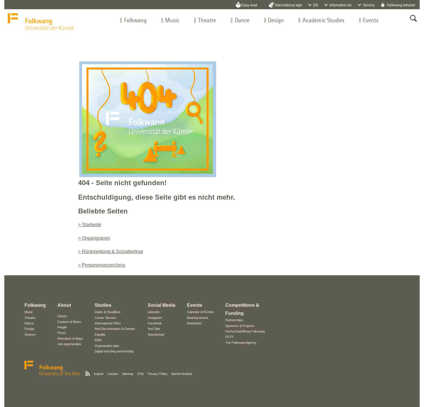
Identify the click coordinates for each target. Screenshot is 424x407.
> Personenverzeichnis (101, 265)
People (62, 327)
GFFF (229, 337)
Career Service (105, 317)
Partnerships (234, 320)
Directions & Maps (70, 338)
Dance (242, 21)
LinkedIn (154, 312)
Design (276, 21)
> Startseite (89, 224)
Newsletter (194, 323)
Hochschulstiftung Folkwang (245, 331)
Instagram (155, 317)
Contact (112, 374)
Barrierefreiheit (181, 374)
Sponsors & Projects (239, 326)
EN (315, 5)
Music (172, 21)
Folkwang (135, 21)
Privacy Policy (158, 374)
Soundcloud (156, 334)
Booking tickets (197, 317)
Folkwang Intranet (400, 5)
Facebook (155, 323)
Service (369, 5)
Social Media (161, 305)
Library (62, 316)
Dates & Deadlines (108, 312)
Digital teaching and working (114, 351)
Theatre (207, 21)
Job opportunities (69, 344)
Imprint (98, 374)
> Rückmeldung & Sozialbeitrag (110, 251)
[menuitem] (135, 20)
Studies (103, 305)
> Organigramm (94, 238)
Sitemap (127, 374)
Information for (340, 5)
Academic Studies (323, 21)
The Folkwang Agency (240, 342)
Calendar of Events (200, 312)
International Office (108, 323)
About (64, 305)
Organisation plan (107, 345)
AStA (98, 340)
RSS (140, 374)
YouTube (154, 328)
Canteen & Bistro (69, 322)
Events (370, 21)
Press (61, 332)
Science (30, 334)
